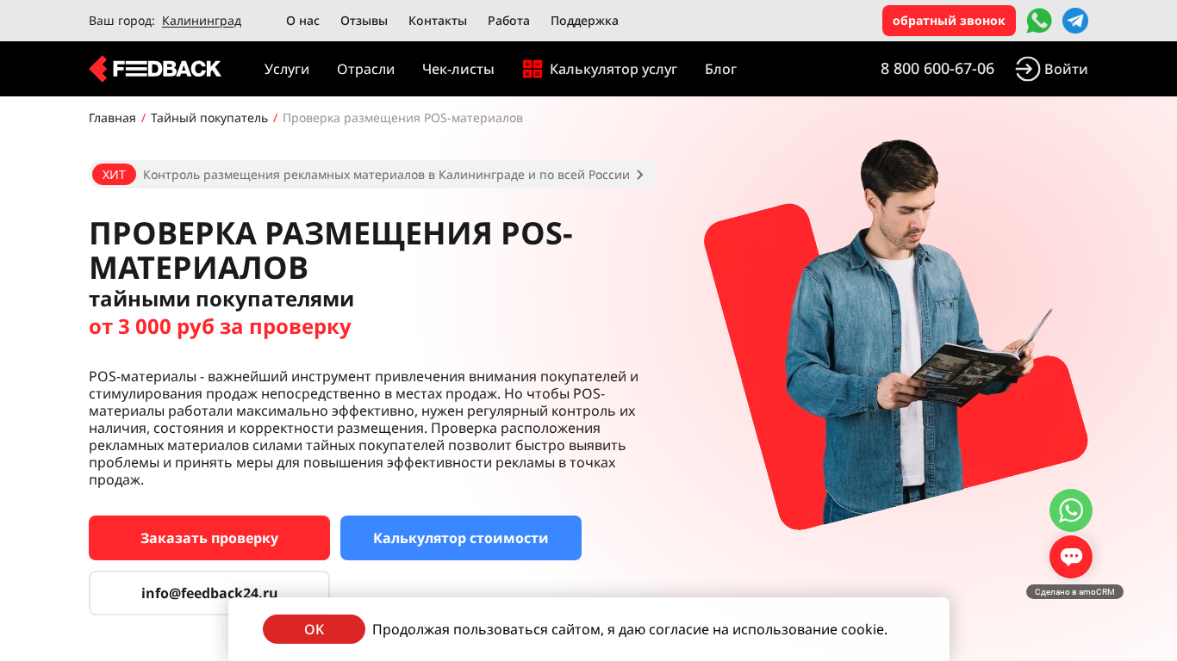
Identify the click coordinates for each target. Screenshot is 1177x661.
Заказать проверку (209, 537)
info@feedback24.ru (209, 593)
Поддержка (585, 20)
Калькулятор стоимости (461, 537)
